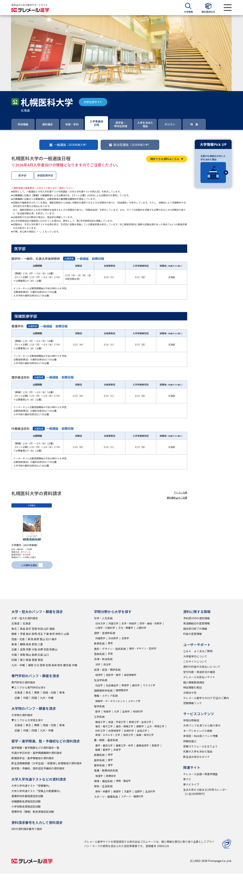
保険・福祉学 (123, 781)
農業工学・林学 (124, 745)
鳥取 (22, 655)
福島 (52, 629)
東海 (14, 644)
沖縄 (74, 665)
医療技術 (111, 776)
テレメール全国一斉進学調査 (200, 774)
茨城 (22, 634)
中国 (14, 655)
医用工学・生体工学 (140, 722)
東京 (52, 634)
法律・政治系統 (103, 659)
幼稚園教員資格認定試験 (26, 801)
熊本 (60, 665)
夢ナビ (187, 779)
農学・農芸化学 (104, 745)
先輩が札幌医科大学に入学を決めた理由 (213, 157)
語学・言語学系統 (104, 633)
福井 (54, 639)
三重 (40, 644)
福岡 (30, 665)
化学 (116, 711)
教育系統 (99, 643)
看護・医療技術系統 (106, 770)
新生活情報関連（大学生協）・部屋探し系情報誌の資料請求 (46, 763)
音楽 (110, 653)
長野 (36, 639)
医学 (110, 754)
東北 (14, 629)
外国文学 (113, 623)
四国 (14, 660)
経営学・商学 (113, 675)
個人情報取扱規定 (193, 682)
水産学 (117, 749)
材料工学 (100, 730)
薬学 (110, 765)
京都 (28, 649)
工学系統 (99, 717)
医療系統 (99, 755)
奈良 (46, 649)
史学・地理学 (129, 623)
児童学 (127, 791)
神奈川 (59, 634)
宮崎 (42, 665)
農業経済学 (142, 745)
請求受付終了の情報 (195, 629)
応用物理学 (114, 730)
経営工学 (128, 735)
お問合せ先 (189, 692)
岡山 (28, 655)
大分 (36, 665)
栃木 (28, 634)
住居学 (138, 791)
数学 (97, 711)
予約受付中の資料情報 (196, 618)
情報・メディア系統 (106, 696)
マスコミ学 (149, 685)
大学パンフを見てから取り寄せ (202, 725)
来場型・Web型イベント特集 (200, 736)
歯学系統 (99, 760)
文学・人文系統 (103, 618)
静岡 (22, 644)
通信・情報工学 (124, 726)
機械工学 (100, 722)
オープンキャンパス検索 (197, 731)
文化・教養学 (125, 628)
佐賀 (48, 665)
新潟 (30, 639)
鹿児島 (67, 665)
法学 (97, 664)
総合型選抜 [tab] (132, 144)
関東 (14, 634)
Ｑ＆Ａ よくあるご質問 (197, 651)
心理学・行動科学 (105, 628)
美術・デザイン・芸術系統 (110, 649)
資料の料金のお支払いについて (201, 666)
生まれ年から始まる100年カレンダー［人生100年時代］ (205, 792)
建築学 (140, 726)
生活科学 (150, 791)
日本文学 (100, 623)
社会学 (99, 685)
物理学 (107, 711)
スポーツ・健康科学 (132, 796)
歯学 (110, 760)
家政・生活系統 (103, 786)
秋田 (40, 629)
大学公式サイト (93, 102)
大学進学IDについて (195, 656)
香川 (22, 660)
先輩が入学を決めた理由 (197, 751)
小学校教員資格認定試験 (26, 806)
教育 (110, 643)
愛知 (34, 644)
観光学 (136, 685)
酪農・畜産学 (102, 749)
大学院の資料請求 (22, 715)
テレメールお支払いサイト (199, 677)
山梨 (66, 634)
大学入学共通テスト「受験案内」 (31, 785)
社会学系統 (100, 680)
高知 (40, 660)
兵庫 (40, 649)
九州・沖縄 (18, 665)
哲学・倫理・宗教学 (151, 623)
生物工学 (142, 730)
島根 (34, 655)
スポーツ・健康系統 (106, 796)
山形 (46, 629)
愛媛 (34, 660)
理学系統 (99, 706)
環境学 (125, 685)
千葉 (46, 634)
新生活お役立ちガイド (196, 757)
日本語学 (113, 638)
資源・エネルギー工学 (107, 735)
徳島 (28, 660)
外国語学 (100, 638)
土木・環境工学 (155, 726)
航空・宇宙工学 (117, 722)
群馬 (34, 634)
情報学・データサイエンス (110, 701)
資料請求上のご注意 (177, 497)
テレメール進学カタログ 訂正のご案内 (206, 698)
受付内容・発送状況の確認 (199, 672)
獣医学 (155, 745)
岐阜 (28, 644)
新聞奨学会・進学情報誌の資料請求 (32, 758)
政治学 (107, 664)
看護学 (99, 776)
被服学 (117, 791)
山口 (46, 655)
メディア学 (134, 701)
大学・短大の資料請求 (24, 618)
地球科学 (138, 711)
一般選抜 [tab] (71, 144)
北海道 (15, 623)
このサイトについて (195, 661)
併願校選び (189, 741)
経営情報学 (130, 675)
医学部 (22, 175)
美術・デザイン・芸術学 (142, 648)
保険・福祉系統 (103, 781)
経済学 (99, 675)
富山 (42, 639)
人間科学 (141, 628)
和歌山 (53, 649)
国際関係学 (122, 690)
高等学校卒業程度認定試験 (27, 796)
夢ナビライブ (191, 784)
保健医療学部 (45, 175)
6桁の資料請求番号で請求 (26, 829)
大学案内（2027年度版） (25, 545)
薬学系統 (99, 765)
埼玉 (40, 634)
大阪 (34, 649)
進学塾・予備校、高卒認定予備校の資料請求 (38, 768)
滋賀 (22, 649)
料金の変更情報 (192, 634)
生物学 (126, 711)
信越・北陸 (18, 639)
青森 (22, 629)
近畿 (14, 649)
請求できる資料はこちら (164, 159)
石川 (48, 639)
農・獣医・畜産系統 (106, 740)
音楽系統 (99, 654)
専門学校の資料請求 (23, 682)
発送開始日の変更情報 (196, 623)
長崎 (54, 665)
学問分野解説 (191, 720)
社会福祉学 (112, 685)
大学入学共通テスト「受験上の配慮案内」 (36, 791)
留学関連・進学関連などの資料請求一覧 (35, 748)
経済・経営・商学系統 (107, 670)
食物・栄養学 (102, 791)
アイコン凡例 (180, 492)
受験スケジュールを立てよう (200, 746)
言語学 (125, 638)
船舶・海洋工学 (145, 735)
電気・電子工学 (104, 726)
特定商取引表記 (192, 687)
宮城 (34, 629)
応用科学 (129, 730)
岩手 (28, 629)
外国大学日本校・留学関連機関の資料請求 (36, 753)
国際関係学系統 (103, 690)
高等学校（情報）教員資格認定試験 (32, 811)
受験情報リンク (192, 703)
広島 (40, 655)
